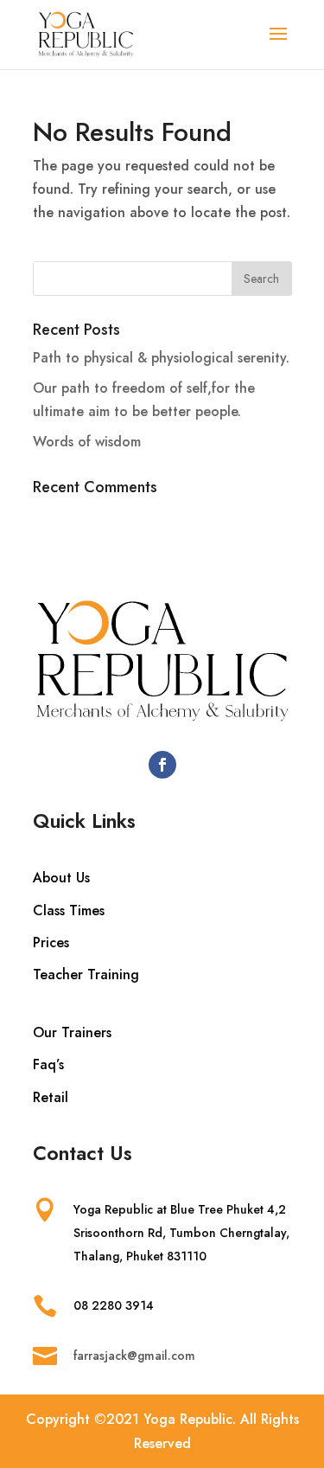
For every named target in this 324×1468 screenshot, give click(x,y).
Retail (50, 1097)
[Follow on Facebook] (162, 765)
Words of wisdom (87, 442)
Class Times (69, 910)
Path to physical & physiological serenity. (161, 358)
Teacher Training (86, 974)
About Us (61, 878)
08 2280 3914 (113, 1305)
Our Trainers (72, 1032)
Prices (51, 942)
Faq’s (48, 1064)
